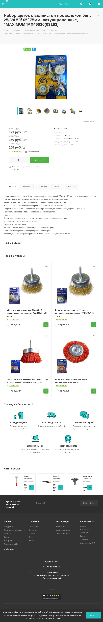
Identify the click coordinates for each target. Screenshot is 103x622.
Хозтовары (8, 534)
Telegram (51, 587)
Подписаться (89, 503)
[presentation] (3, 483)
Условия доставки (63, 530)
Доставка (72, 186)
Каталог (8, 522)
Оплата (58, 186)
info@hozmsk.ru (53, 567)
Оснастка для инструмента (14, 530)
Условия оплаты (62, 527)
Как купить (42, 186)
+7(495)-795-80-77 (52, 562)
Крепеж (6, 537)
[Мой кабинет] (72, 4)
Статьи (31, 537)
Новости (32, 541)
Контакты (32, 530)
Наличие (26, 186)
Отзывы (32, 534)
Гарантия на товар (63, 534)
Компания (34, 522)
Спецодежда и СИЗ (11, 544)
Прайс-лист (9, 549)
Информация (62, 522)
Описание (11, 186)
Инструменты (9, 527)
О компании (33, 527)
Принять (94, 615)
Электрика (8, 541)
